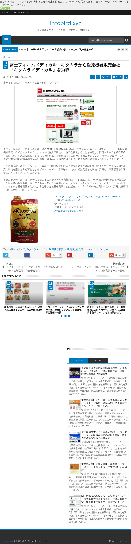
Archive (98, 360)
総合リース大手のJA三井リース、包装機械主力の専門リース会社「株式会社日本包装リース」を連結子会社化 (106, 310)
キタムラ (20, 249)
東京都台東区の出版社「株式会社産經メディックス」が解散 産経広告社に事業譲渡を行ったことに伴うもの (104, 403)
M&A (12, 249)
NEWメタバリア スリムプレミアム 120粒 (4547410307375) (87, 196)
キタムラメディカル (37, 249)
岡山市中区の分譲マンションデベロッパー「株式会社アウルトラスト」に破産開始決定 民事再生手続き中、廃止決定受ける (104, 499)
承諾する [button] (5, 8)
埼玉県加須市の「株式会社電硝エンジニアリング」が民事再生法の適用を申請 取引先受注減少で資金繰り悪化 (104, 435)
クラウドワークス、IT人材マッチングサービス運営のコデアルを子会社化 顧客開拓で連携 (65, 310)
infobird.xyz (65, 23)
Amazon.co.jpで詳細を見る (69, 210)
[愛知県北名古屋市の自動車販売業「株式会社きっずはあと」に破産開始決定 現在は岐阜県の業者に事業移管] (74, 373)
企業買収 (69, 249)
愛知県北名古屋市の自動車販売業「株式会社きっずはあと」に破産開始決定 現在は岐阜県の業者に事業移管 (104, 371)
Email (118, 76)
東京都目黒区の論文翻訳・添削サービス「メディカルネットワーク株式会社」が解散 (104, 467)
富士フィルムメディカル (94, 249)
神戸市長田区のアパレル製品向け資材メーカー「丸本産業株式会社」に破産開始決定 (73, 49)
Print (107, 76)
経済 (77, 249)
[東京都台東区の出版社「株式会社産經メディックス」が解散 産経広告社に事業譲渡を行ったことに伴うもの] (74, 404)
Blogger (125, 541)
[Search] (126, 40)
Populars (78, 360)
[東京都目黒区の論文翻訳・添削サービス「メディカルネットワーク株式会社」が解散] (74, 468)
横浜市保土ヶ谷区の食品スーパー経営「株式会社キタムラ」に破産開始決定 (23, 308)
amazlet (68, 200)
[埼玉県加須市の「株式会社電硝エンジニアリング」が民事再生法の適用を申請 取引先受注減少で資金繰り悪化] (74, 436)
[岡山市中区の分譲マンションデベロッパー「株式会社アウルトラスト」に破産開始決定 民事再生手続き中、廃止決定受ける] (74, 500)
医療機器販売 (56, 249)
